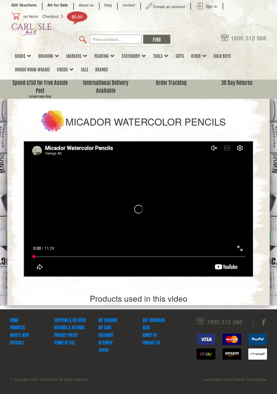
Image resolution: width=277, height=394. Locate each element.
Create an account (169, 6)
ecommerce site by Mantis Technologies (235, 379)
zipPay (103, 351)
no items (31, 16)
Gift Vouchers (154, 321)
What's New (19, 335)
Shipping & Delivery (70, 321)
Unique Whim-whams (32, 70)
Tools (158, 56)
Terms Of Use (64, 343)
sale (84, 70)
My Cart (104, 328)
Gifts (180, 56)
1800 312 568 (248, 38)
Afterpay (105, 343)
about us (86, 5)
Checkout (50, 16)
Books (21, 56)
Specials (17, 343)
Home (14, 321)
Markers (74, 56)
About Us (150, 335)
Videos (63, 70)
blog (108, 5)
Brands (101, 70)
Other (196, 56)
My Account (107, 321)
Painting (102, 56)
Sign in (211, 6)
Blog (146, 328)
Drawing (46, 56)
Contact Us (151, 343)
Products (17, 328)
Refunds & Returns (69, 328)
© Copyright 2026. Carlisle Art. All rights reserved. (49, 379)
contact (129, 5)
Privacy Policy (66, 335)
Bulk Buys (222, 56)
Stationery (132, 56)
